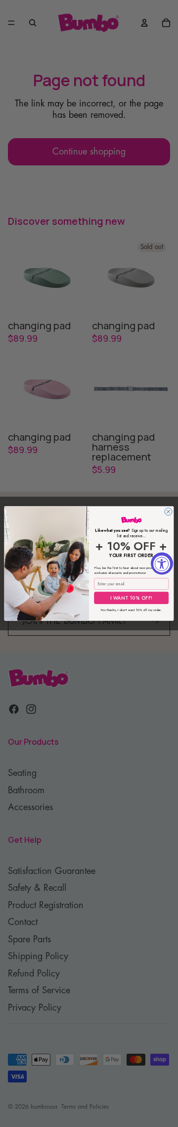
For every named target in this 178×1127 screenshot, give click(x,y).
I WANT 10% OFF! (131, 597)
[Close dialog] (168, 511)
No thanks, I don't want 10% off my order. (131, 609)
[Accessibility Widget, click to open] (162, 564)
